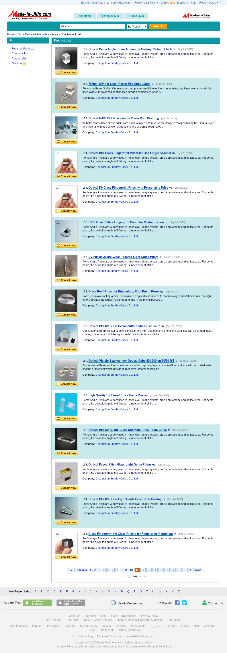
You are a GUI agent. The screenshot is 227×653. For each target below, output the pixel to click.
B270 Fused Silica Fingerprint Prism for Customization (126, 222)
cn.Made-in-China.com (139, 636)
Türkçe (91, 630)
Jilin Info (17, 63)
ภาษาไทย (209, 626)
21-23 (143, 576)
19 (184, 570)
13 (149, 570)
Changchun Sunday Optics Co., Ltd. (117, 63)
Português (53, 626)
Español (37, 626)
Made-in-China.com (109, 636)
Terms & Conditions (159, 646)
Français (70, 626)
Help (193, 2)
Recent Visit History (146, 2)
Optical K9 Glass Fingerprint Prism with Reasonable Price (128, 187)
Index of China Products (98, 619)
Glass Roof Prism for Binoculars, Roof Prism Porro (123, 291)
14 (155, 570)
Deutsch (121, 626)
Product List (19, 58)
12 (143, 570)
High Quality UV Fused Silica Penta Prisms (118, 395)
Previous (81, 570)
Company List (20, 53)
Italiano (106, 626)
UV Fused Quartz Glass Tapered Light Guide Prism (123, 256)
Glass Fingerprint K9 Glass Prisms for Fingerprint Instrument (130, 533)
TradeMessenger (126, 603)
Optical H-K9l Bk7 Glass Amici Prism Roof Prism (121, 118)
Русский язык (88, 626)
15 (160, 570)
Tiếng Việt (107, 630)
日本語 (185, 626)
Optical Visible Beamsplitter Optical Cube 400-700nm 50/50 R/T (131, 360)
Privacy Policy (149, 615)
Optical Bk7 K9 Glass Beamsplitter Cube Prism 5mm (124, 326)
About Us (74, 615)
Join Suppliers (174, 2)
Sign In (84, 2)
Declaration (129, 615)
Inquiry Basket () (121, 2)
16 (166, 570)
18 (178, 570)
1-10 (126, 576)
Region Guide (208, 2)
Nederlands (138, 626)
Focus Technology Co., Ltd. (113, 642)
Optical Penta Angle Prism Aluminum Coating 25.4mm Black (130, 49)
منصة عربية (156, 626)
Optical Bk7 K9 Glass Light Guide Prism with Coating (125, 499)
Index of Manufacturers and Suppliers (139, 619)
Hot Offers (72, 619)
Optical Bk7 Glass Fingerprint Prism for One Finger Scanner (129, 153)
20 (190, 570)
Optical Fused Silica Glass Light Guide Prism (119, 464)
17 (172, 570)
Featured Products (23, 48)
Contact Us (212, 603)
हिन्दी (196, 626)
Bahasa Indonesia (129, 630)
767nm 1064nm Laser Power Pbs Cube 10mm (119, 83)
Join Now (97, 2)
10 (131, 570)
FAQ (103, 615)
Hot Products (53, 619)
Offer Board (174, 619)
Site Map (90, 615)
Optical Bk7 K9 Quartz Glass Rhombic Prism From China (127, 430)
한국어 (172, 626)
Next (198, 570)
